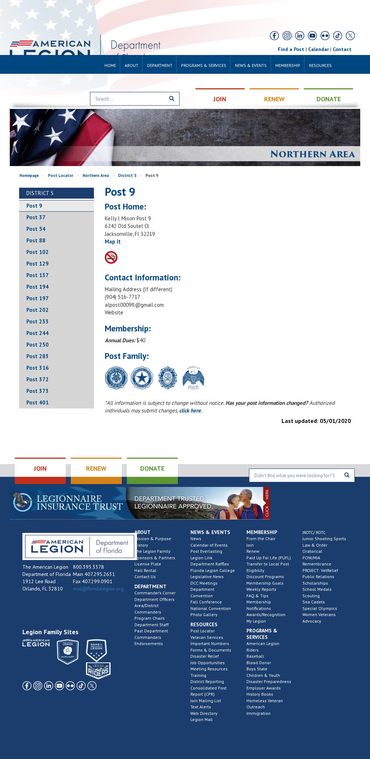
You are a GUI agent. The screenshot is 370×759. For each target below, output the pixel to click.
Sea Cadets (313, 602)
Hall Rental (145, 570)
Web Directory (204, 713)
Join (250, 545)
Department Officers (154, 599)
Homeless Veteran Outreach (264, 704)
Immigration (258, 713)
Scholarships (315, 583)
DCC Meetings (204, 583)
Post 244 (37, 333)
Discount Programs (265, 576)
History (141, 545)
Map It (113, 241)
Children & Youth (263, 675)
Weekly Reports (261, 589)
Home (110, 65)
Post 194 (37, 286)
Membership (287, 65)
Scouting (311, 595)
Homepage (29, 175)
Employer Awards (263, 688)
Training (198, 675)
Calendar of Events (209, 545)
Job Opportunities (207, 662)
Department (159, 65)
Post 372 (37, 379)
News (195, 538)
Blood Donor (258, 662)
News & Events (251, 65)
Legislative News (207, 576)
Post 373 (37, 390)
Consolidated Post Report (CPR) (208, 691)
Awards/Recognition (265, 614)
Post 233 (37, 321)
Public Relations (318, 576)
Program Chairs (149, 618)
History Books (259, 694)
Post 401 (37, 402)
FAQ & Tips (257, 595)
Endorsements (148, 643)
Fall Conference (206, 602)
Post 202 (37, 309)
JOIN (220, 99)
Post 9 (34, 205)
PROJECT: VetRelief (320, 570)
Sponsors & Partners (154, 557)
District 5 (127, 175)
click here (190, 410)
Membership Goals (265, 583)
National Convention (210, 608)
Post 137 (37, 275)
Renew (252, 551)
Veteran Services (206, 637)
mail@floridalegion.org (98, 588)
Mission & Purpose (152, 538)
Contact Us (145, 576)
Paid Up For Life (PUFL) (268, 557)
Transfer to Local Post (267, 564)
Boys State (256, 668)
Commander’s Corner (155, 592)
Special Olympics (319, 608)
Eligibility (255, 570)
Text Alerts (200, 706)
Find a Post (291, 49)
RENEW (274, 99)
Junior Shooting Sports (324, 538)
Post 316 (37, 367)
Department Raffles (209, 564)
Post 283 (37, 356)
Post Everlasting (206, 551)
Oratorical (312, 551)
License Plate (147, 564)
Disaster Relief (204, 656)
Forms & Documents (210, 650)
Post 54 (36, 228)
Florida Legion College (212, 570)
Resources (320, 65)
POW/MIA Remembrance (316, 561)
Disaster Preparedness (268, 681)
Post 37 (36, 217)
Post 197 (37, 298)
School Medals (317, 589)
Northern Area (96, 175)
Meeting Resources (209, 668)
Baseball (255, 656)
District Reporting (207, 681)
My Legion (256, 621)
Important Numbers (209, 643)
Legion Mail (201, 719)
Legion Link (201, 557)
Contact (342, 49)
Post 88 (36, 240)
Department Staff (151, 624)
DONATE (329, 99)
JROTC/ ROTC (314, 532)
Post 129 (37, 263)
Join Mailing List (205, 700)
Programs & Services (203, 65)
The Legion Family (152, 551)
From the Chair (260, 538)
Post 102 (37, 252)
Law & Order (314, 545)
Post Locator (60, 175)
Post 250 (37, 344)
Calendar (318, 49)
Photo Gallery (204, 614)
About (131, 65)
